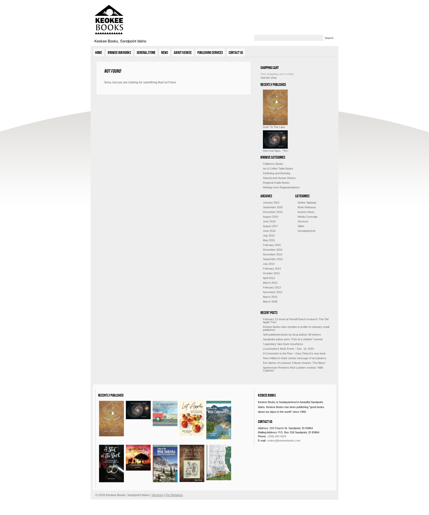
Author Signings (307, 202)
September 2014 (273, 259)
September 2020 (273, 207)
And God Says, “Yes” (275, 150)
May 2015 (269, 240)
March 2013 (270, 282)
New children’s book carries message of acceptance (294, 358)
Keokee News (306, 211)
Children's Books (273, 163)
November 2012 (272, 292)
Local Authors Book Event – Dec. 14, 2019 (288, 348)
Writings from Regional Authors (281, 187)
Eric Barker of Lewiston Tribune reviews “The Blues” (294, 362)
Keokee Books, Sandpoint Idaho (120, 40)
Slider (301, 226)
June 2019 (269, 221)
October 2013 (271, 273)
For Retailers (174, 495)
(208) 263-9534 (277, 436)
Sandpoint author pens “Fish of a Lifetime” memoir (293, 339)
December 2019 (272, 211)
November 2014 (272, 254)
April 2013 (269, 277)
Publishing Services (210, 52)
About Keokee (183, 52)
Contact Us (236, 52)
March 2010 (270, 296)
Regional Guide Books (276, 182)
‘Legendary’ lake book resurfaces (283, 344)
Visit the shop (268, 77)
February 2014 (272, 268)
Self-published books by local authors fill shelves (292, 334)
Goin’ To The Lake (274, 127)
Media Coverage (308, 216)
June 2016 (269, 230)
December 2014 (272, 249)
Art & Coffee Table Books (278, 168)
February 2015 (272, 244)
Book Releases (307, 207)
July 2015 (269, 235)
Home (98, 52)
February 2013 (272, 287)
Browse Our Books (119, 52)
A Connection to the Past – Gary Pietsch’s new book (294, 353)
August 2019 (270, 216)
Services (303, 221)
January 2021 (271, 202)
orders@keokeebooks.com (283, 440)
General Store (146, 52)
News (164, 52)
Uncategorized (306, 230)
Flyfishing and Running (276, 173)
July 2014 (269, 263)
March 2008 (270, 301)
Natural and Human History (279, 177)
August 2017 (270, 226)
